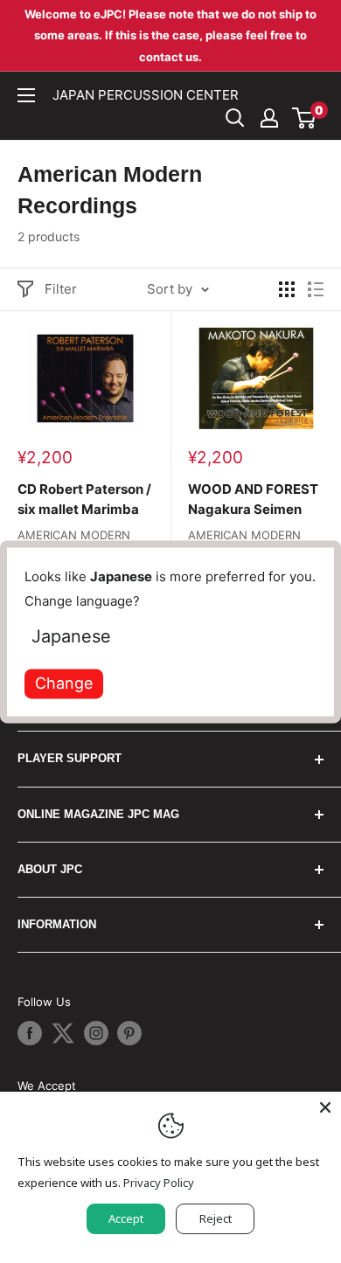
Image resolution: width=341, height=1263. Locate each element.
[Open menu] (26, 95)
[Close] (325, 1107)
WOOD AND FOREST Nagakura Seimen (253, 499)
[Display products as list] (316, 289)
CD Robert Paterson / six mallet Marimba (84, 499)
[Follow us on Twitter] (63, 1033)
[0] (305, 118)
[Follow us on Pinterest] (129, 1033)
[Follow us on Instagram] (96, 1033)
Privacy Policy (158, 1182)
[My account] (269, 118)
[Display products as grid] (287, 289)
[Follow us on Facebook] (29, 1033)
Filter (61, 289)
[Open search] (235, 118)
